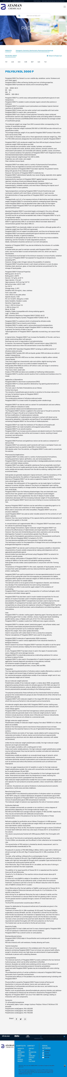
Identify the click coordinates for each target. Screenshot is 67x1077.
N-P (32, 62)
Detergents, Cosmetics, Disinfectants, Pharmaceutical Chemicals (34, 50)
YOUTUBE (47, 1057)
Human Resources (60, 1)
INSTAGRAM (48, 1055)
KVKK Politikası (37, 1)
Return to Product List (55, 56)
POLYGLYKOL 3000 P (11, 56)
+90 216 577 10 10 (7, 1)
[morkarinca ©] (65, 1066)
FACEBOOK (47, 1050)
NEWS (19, 1050)
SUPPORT (31, 1057)
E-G (19, 62)
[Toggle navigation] (64, 6)
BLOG (19, 1057)
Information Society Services (48, 1)
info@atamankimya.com (18, 1)
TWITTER (47, 1053)
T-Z (45, 62)
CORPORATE (21, 1052)
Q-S (39, 62)
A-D (13, 62)
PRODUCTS (8, 50)
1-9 (6, 62)
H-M (26, 62)
